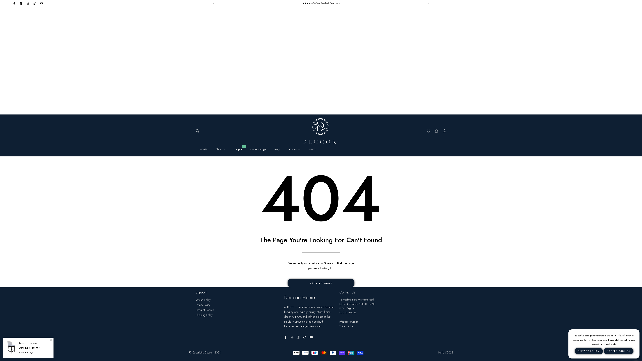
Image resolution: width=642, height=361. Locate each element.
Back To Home (321, 283)
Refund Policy (203, 300)
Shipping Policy (204, 315)
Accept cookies (618, 351)
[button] (427, 3)
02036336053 (347, 312)
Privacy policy (589, 351)
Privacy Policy (203, 305)
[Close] (51, 339)
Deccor (209, 352)
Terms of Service (205, 310)
